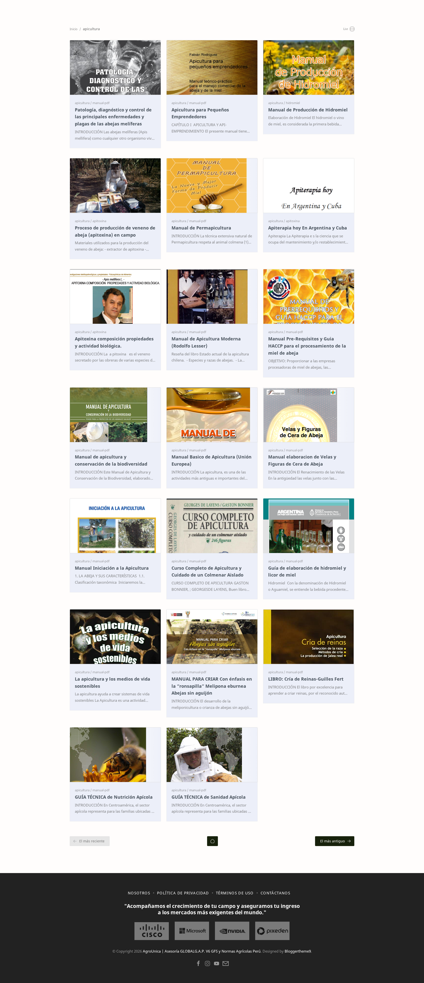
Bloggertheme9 (298, 951)
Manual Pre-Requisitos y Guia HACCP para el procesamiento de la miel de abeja (307, 346)
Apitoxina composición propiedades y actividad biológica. (114, 342)
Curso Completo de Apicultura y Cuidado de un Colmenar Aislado (207, 571)
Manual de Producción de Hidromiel (308, 110)
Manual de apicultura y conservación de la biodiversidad (111, 460)
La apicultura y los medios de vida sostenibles (112, 682)
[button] (198, 964)
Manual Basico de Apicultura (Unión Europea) (212, 460)
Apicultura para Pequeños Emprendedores (200, 113)
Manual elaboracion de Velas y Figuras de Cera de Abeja (302, 460)
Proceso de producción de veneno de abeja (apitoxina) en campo (115, 231)
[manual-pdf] (101, 103)
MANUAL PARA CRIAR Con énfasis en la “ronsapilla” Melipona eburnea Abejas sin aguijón (212, 686)
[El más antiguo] (334, 841)
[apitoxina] (99, 221)
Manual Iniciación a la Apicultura (112, 568)
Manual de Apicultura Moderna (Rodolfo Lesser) (206, 342)
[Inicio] (212, 841)
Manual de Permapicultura (201, 228)
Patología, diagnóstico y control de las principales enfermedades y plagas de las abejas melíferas (113, 117)
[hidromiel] (293, 103)
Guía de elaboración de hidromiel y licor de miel (307, 571)
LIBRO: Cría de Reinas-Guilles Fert (306, 679)
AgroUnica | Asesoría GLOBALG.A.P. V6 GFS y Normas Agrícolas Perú (202, 951)
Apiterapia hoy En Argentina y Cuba (307, 228)
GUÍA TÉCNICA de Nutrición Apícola (114, 797)
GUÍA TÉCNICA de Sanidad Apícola (209, 797)
